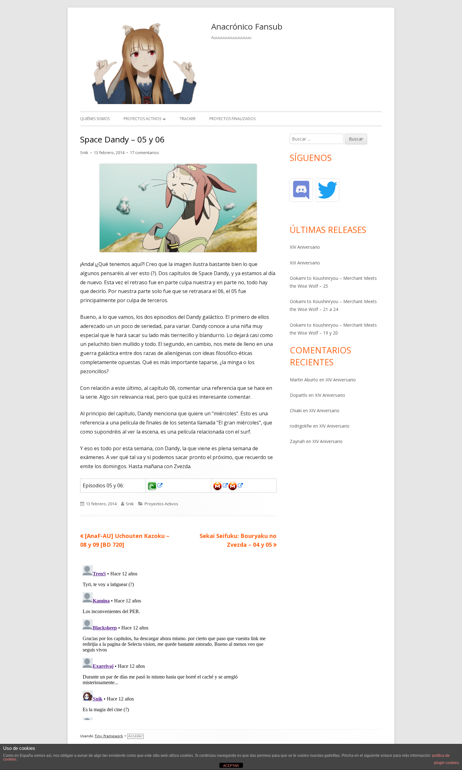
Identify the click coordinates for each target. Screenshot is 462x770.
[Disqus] (178, 641)
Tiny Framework (109, 736)
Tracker (187, 118)
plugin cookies (446, 763)
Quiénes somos (95, 118)
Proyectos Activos (142, 118)
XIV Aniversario (305, 247)
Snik (84, 152)
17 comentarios (144, 152)
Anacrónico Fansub (247, 26)
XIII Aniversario (305, 263)
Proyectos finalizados (232, 118)
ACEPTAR (231, 765)
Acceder (135, 736)
